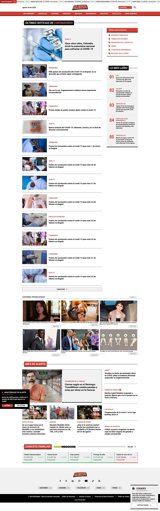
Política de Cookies (144, 501)
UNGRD (113, 46)
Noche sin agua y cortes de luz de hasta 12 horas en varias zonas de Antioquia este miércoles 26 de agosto (125, 140)
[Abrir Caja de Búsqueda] (135, 7)
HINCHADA (67, 14)
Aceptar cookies (143, 505)
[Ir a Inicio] (80, 7)
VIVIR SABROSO (131, 14)
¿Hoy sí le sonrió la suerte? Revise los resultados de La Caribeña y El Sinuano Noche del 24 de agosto (89, 428)
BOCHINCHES (91, 14)
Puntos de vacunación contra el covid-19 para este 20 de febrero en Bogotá (72, 277)
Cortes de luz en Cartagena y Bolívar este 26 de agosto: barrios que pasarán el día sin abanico (125, 108)
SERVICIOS (104, 14)
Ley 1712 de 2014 (80, 500)
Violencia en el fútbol (120, 53)
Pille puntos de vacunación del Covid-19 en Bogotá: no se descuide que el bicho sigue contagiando (72, 73)
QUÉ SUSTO (116, 14)
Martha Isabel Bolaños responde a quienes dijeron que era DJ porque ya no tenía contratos (121, 395)
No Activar (21, 405)
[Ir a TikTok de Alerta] (93, 481)
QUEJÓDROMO (28, 14)
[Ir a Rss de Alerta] (99, 481)
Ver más (130, 447)
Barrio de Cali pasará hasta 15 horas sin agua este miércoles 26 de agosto (125, 79)
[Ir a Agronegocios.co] (65, 446)
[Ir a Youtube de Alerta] (86, 481)
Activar (7, 405)
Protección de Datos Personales (104, 496)
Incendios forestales (119, 35)
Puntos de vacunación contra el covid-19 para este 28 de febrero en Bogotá (72, 166)
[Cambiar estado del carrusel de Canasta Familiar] (15, 1)
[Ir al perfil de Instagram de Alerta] (79, 481)
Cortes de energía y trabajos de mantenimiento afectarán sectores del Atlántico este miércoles (125, 125)
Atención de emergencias (121, 50)
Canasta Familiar (6, 1)
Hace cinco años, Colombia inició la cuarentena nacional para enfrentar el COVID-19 (80, 46)
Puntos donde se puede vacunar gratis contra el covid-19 (72, 110)
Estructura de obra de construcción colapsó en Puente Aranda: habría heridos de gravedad (124, 93)
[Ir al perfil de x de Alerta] (66, 481)
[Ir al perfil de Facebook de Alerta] (60, 481)
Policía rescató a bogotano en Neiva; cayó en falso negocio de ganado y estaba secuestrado (120, 431)
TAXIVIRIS (55, 14)
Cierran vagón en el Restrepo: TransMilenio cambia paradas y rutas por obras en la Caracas (81, 387)
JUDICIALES (42, 14)
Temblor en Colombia (119, 39)
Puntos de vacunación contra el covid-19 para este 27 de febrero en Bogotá (72, 184)
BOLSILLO (78, 14)
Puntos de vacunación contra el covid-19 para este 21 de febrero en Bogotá (72, 259)
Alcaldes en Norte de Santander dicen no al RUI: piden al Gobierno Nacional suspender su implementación (120, 375)
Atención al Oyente (85, 496)
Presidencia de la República (122, 42)
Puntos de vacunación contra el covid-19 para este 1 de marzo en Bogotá (74, 147)
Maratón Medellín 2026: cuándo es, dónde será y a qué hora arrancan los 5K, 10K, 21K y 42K (60, 428)
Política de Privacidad (68, 496)
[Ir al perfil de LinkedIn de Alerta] (73, 481)
